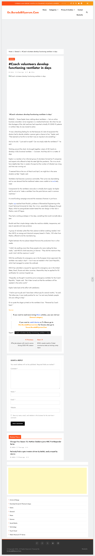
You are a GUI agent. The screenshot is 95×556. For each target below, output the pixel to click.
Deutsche (80, 15)
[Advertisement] (47, 34)
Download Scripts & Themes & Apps (20, 504)
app (15, 203)
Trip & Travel (13, 531)
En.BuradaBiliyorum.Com (23, 12)
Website (13, 407)
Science (12, 519)
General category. (36, 317)
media (54, 181)
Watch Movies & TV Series (17, 535)
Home (45, 10)
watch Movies (35, 322)
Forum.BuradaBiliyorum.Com (36, 327)
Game (11, 508)
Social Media (13, 523)
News (38, 315)
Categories (52, 10)
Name (13, 392)
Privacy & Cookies (67, 10)
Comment (14, 369)
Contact (80, 10)
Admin (12, 72)
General (11, 59)
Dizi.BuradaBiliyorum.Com (28, 325)
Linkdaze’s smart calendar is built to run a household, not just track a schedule (37, 3)
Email (13, 400)
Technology (13, 527)
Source (11, 310)
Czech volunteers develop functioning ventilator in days (32, 333)
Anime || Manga (14, 500)
